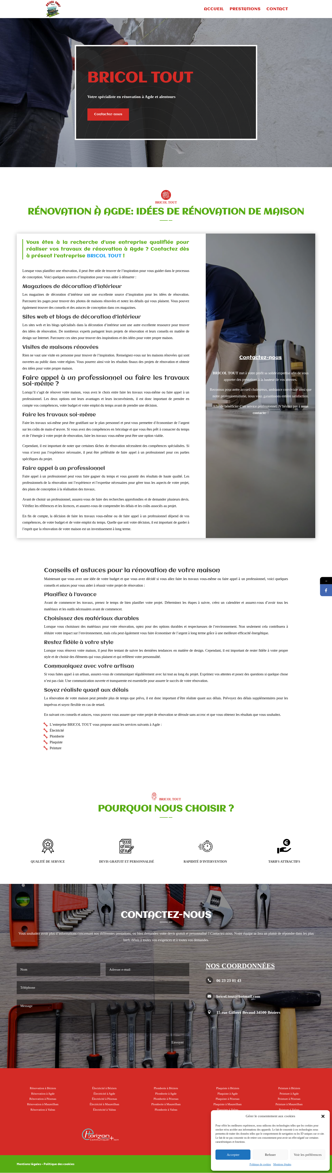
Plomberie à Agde (166, 1093)
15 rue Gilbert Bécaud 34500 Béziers (248, 1012)
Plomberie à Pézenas (166, 1098)
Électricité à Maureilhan (104, 1104)
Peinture (55, 748)
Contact (277, 9)
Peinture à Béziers (289, 1088)
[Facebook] (326, 590)
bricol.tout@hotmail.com (238, 996)
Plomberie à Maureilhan (166, 1104)
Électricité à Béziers (104, 1088)
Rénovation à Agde (43, 1093)
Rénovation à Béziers (43, 1088)
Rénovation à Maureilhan (42, 1104)
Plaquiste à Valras (227, 1109)
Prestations (245, 9)
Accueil (214, 9)
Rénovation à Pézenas (42, 1098)
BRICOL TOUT (104, 256)
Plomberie (57, 736)
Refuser (270, 1155)
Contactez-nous (108, 114)
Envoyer (177, 1042)
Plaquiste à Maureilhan (227, 1104)
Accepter (233, 1155)
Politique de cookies (260, 1164)
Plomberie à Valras (166, 1109)
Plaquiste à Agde (227, 1093)
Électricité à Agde (104, 1093)
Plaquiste (56, 742)
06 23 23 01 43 (228, 980)
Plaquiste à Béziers (227, 1088)
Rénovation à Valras (42, 1109)
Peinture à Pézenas (289, 1098)
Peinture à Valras (289, 1109)
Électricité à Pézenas (104, 1098)
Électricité (57, 730)
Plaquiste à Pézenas (227, 1098)
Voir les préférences (308, 1155)
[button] (323, 1116)
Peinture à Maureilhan (289, 1104)
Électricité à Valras (104, 1109)
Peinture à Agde (289, 1093)
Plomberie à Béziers (166, 1088)
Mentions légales (282, 1164)
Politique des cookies (59, 1164)
